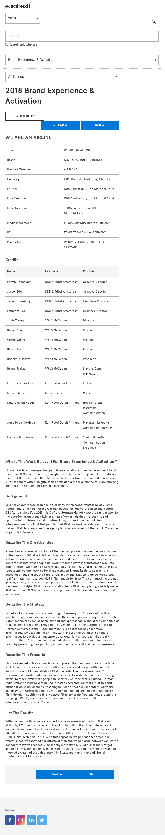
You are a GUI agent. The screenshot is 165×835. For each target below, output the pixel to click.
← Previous (60, 125)
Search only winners (23, 44)
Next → (99, 125)
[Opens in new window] (10, 820)
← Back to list (25, 116)
